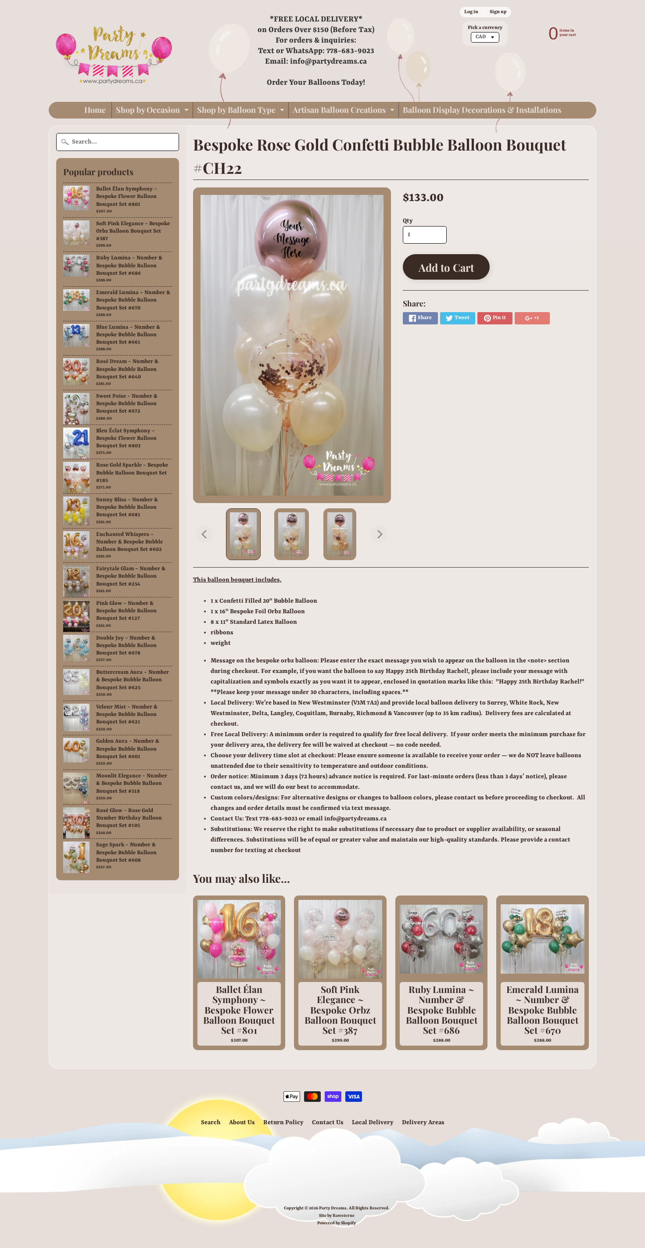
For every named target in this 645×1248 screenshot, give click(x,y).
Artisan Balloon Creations (345, 111)
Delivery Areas (423, 1122)
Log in (471, 11)
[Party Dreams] (114, 51)
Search (211, 1122)
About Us (242, 1122)
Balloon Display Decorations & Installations (482, 109)
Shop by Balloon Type (242, 111)
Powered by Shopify (336, 1223)
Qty (408, 220)
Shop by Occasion (153, 111)
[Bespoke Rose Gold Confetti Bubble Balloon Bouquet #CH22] (243, 534)
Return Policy (283, 1122)
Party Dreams (333, 1208)
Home (95, 109)
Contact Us (328, 1122)
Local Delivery (373, 1122)
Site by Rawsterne (337, 1215)
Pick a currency (485, 27)
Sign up (498, 11)
